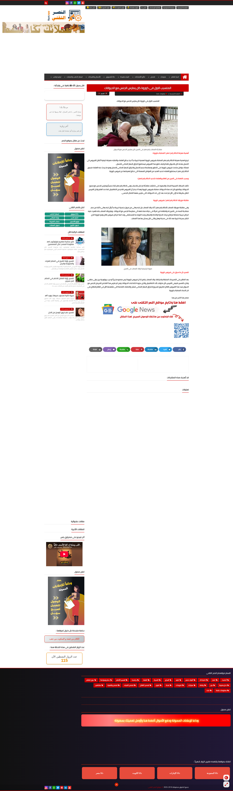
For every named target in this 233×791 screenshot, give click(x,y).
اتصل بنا (143, 7)
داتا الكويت (137, 773)
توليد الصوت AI (119, 7)
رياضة (202, 685)
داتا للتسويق (110, 76)
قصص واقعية (112, 685)
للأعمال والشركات (94, 76)
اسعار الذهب (54, 214)
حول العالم (90, 680)
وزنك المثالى (54, 217)
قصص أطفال (144, 685)
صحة (167, 685)
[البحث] (46, 3)
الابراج (167, 680)
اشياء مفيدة (124, 76)
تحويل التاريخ (74, 225)
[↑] (116, 784)
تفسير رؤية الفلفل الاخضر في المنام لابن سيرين (59, 279)
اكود (177, 680)
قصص (152, 76)
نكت (207, 690)
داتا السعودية (212, 773)
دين (211, 685)
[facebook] (71, 2)
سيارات (190, 685)
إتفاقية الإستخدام (155, 7)
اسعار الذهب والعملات (75, 76)
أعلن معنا (92, 7)
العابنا (145, 680)
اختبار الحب (74, 217)
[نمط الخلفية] (226, 784)
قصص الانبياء (128, 685)
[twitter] (79, 2)
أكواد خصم (189, 680)
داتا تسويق (74, 214)
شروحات (179, 685)
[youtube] (82, 2)
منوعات (163, 76)
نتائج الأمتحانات (140, 76)
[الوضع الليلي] (226, 778)
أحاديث (224, 680)
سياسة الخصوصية (168, 7)
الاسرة (156, 680)
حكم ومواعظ (105, 680)
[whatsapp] (75, 2)
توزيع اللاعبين (74, 221)
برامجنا (134, 680)
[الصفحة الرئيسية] (185, 77)
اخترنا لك (203, 680)
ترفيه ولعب (57, 76)
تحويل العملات (54, 225)
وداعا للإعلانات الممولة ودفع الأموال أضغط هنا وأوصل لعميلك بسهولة (156, 720)
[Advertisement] (116, 55)
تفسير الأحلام (120, 680)
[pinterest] (61, 787)
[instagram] (67, 2)
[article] (113, 364)
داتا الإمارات (175, 773)
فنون (157, 685)
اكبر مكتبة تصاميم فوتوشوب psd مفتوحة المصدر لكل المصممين (60, 243)
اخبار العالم (175, 76)
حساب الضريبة (54, 221)
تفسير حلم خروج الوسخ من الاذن (61, 312)
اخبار (213, 680)
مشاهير (98, 685)
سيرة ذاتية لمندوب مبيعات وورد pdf (59, 295)
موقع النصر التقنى (154, 787)
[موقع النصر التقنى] (64, 15)
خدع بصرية (223, 685)
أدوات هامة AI (133, 7)
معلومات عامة (160, 93)
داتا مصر (99, 773)
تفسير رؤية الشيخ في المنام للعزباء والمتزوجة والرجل (59, 262)
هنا (173, 297)
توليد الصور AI (105, 7)
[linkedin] (65, 787)
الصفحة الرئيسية (182, 7)
